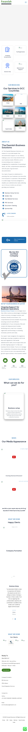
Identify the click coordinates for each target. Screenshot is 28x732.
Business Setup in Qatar (8, 311)
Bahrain (20, 116)
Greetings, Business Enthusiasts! (14, 475)
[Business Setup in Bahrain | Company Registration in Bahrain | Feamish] (6, 2)
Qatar (7, 116)
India (20, 128)
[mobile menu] (26, 2)
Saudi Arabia (8, 129)
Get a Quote (6, 670)
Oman (7, 103)
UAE (21, 103)
